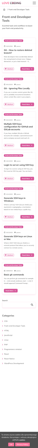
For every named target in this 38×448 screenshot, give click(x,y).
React (6, 354)
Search (5, 300)
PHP (6, 345)
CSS (5, 321)
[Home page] (4, 9)
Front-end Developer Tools (14, 326)
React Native (9, 359)
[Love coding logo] (11, 3)
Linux (6, 340)
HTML (6, 330)
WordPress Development (14, 363)
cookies (22, 440)
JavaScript (8, 335)
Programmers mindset (13, 349)
